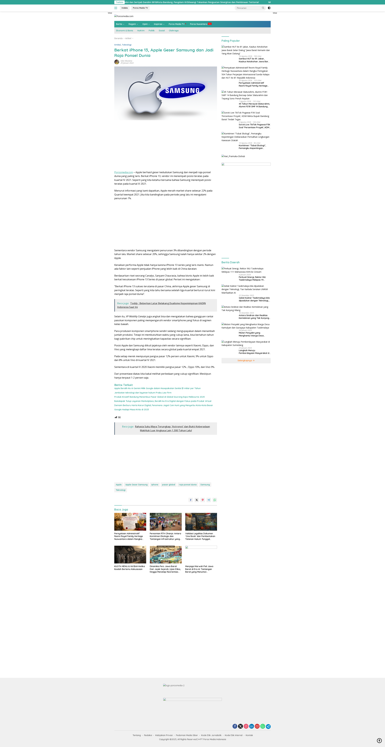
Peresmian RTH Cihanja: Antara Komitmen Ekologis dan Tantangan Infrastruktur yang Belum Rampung (165, 536)
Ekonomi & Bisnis (124, 30)
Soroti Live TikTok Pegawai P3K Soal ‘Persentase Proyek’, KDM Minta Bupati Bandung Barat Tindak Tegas (254, 126)
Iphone (154, 484)
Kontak (249, 735)
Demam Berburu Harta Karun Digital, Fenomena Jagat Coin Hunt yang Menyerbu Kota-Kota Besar (163, 405)
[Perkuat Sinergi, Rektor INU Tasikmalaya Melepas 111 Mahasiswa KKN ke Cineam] (246, 270)
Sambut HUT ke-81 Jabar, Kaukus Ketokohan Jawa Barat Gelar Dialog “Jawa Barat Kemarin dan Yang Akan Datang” (254, 60)
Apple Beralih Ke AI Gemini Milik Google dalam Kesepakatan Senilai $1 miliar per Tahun (157, 388)
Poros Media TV (140, 8)
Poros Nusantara (198, 24)
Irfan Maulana (126, 61)
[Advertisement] (101, 56)
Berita (119, 24)
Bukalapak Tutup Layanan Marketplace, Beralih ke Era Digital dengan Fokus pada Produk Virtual (162, 401)
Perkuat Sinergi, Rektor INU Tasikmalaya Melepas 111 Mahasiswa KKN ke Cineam (252, 278)
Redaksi (148, 735)
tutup (110, 13)
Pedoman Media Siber (187, 735)
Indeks (125, 8)
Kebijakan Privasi (164, 735)
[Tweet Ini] (196, 500)
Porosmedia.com (123, 172)
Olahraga (174, 30)
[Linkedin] (251, 726)
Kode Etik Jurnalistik (211, 735)
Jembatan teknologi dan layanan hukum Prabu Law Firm (142, 392)
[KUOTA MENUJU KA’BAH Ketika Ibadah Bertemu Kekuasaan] (130, 555)
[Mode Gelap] (269, 8)
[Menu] (116, 8)
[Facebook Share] (190, 500)
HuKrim (141, 30)
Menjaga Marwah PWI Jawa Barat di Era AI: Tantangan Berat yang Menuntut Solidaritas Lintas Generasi (199, 569)
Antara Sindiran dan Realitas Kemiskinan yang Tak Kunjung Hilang (254, 316)
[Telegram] (268, 726)
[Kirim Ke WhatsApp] (215, 500)
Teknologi (127, 44)
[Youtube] (257, 726)
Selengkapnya (245, 360)
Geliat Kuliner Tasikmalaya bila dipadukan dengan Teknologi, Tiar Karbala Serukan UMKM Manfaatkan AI (254, 299)
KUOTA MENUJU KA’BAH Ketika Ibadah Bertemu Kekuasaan (129, 567)
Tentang (137, 735)
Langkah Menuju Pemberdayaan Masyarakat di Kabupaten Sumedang (254, 351)
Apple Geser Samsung (136, 484)
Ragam (132, 24)
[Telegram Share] (208, 500)
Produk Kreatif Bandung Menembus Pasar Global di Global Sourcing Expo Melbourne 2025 (159, 397)
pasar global (168, 484)
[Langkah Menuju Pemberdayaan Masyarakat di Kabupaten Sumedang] (246, 343)
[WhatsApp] (262, 726)
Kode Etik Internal (233, 735)
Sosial (162, 30)
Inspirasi (158, 24)
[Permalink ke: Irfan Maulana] (116, 61)
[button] (263, 7)
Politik (152, 30)
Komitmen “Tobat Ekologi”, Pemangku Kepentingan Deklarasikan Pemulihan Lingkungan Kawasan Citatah (253, 147)
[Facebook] (235, 726)
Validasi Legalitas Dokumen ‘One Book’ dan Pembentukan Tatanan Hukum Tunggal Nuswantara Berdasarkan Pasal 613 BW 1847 (200, 536)
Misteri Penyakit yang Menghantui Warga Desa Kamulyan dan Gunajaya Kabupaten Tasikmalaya (251, 334)
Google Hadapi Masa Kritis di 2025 (131, 409)
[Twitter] (240, 726)
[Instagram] (246, 726)
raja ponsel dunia (188, 484)
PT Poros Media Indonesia (213, 739)
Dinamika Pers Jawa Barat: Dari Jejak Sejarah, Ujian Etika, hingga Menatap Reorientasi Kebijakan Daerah (165, 569)
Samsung (205, 484)
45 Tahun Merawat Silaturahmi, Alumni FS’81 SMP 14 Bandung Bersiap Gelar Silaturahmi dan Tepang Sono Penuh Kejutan (254, 105)
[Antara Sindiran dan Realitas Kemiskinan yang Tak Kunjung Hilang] (246, 308)
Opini (145, 24)
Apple (119, 484)
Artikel (117, 44)
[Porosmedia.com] (123, 16)
